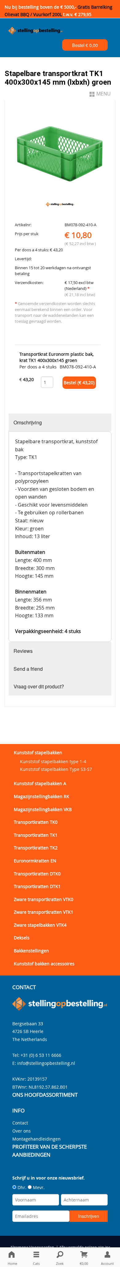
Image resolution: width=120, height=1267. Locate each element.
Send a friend (28, 668)
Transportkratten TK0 (36, 822)
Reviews (23, 650)
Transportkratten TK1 (36, 835)
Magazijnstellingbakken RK (41, 796)
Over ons (21, 1131)
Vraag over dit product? (39, 686)
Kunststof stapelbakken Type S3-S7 (56, 769)
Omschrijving (28, 422)
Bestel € (85, 45)
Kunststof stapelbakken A (40, 783)
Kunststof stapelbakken (38, 752)
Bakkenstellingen (31, 951)
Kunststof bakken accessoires (44, 964)
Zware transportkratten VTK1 (43, 912)
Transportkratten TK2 (36, 848)
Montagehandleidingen (36, 1139)
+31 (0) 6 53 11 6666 (41, 1055)
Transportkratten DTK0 (37, 874)
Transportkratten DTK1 (37, 886)
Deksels (22, 938)
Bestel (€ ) (79, 382)
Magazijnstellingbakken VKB (43, 809)
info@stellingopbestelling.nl (46, 1063)
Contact (20, 1123)
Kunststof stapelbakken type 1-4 (53, 761)
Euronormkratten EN (35, 861)
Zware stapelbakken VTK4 (40, 925)
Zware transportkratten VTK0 (43, 899)
